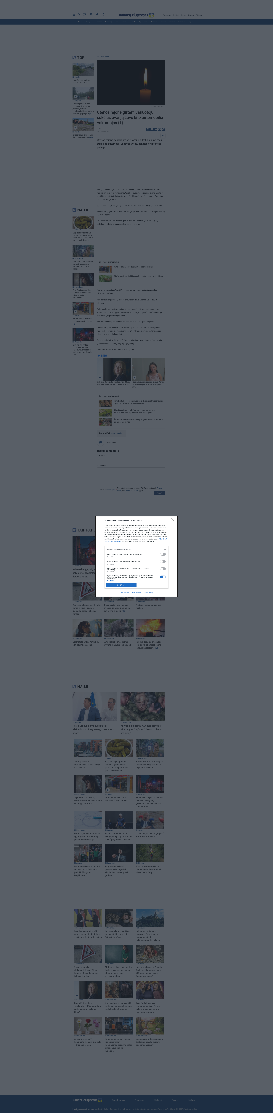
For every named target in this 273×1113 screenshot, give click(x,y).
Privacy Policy (148, 592)
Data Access (136, 592)
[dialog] (136, 556)
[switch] (163, 554)
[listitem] (136, 549)
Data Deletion (124, 592)
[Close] (173, 520)
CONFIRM (121, 585)
